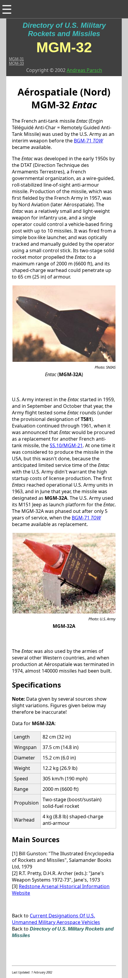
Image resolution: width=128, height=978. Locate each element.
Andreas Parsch (84, 70)
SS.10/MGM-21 (66, 445)
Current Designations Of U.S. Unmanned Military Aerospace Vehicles (56, 918)
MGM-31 (16, 59)
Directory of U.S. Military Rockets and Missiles (64, 29)
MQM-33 (16, 63)
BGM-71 (88, 140)
